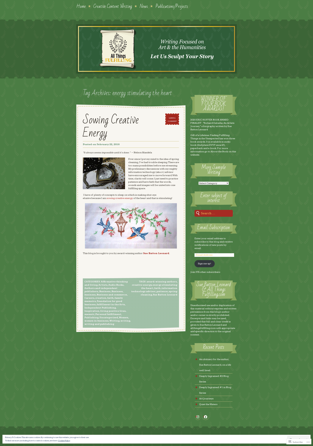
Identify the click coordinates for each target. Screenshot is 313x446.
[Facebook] (206, 417)
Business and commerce (112, 295)
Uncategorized (108, 317)
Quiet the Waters (208, 404)
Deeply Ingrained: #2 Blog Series (214, 379)
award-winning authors (162, 281)
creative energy (142, 285)
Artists (102, 285)
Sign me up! (204, 263)
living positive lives (113, 311)
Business (105, 291)
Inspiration (91, 311)
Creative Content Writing (112, 6)
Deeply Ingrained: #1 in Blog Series (215, 390)
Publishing (91, 317)
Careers (89, 298)
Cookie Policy (64, 440)
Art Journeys (206, 398)
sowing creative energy (120, 198)
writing (125, 321)
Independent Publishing (100, 308)
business (90, 295)
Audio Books (116, 285)
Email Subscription (213, 227)
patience (162, 291)
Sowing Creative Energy (111, 126)
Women (123, 317)
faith (110, 298)
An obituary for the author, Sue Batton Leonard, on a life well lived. (215, 365)
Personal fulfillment (108, 314)
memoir (89, 314)
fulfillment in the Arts (111, 304)
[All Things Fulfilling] (156, 49)
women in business (96, 321)
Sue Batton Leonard (165, 295)
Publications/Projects (172, 6)
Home (81, 6)
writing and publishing (99, 324)
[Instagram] (198, 417)
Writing (114, 321)
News (144, 6)
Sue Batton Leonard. (156, 253)
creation (100, 298)
